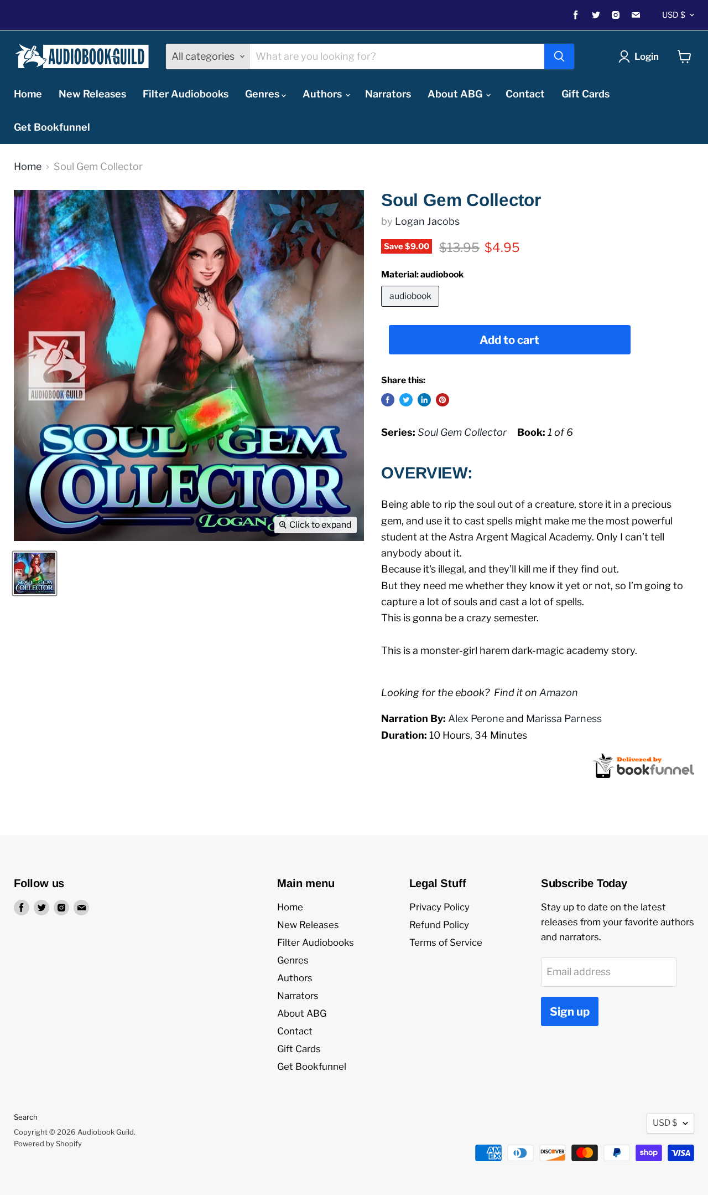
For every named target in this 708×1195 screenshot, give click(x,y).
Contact (525, 94)
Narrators (388, 94)
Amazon (558, 692)
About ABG (456, 94)
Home (28, 94)
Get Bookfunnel (52, 127)
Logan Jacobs (427, 221)
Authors (323, 94)
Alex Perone (476, 718)
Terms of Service (445, 942)
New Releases (92, 94)
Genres (263, 94)
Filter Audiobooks (185, 94)
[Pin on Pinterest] (442, 399)
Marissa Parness (564, 718)
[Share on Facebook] (387, 399)
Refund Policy (439, 924)
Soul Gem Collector (462, 432)
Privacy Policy (439, 907)
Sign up (570, 1011)
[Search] (559, 56)
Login (646, 56)
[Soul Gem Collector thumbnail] (34, 573)
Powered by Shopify (48, 1143)
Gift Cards (585, 94)
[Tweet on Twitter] (406, 399)
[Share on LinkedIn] (424, 399)
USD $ (673, 15)
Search (26, 1116)
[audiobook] (411, 309)
